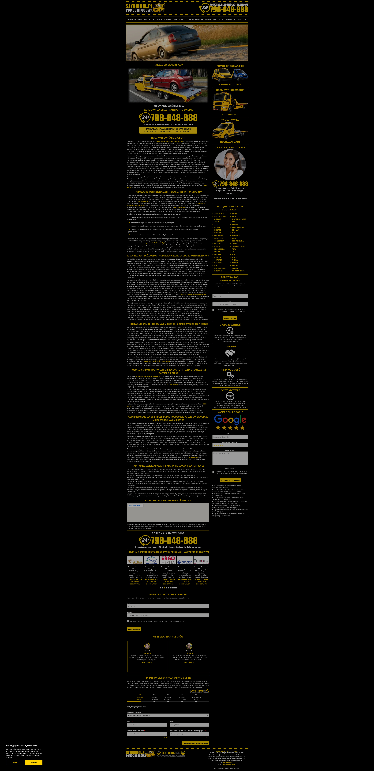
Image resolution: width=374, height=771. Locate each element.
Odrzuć (15, 762)
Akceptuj (34, 762)
